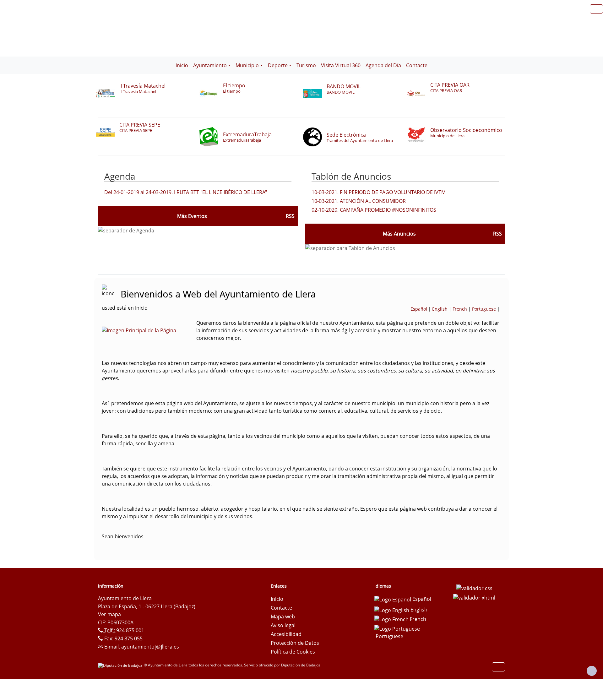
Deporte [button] (278, 65)
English (440, 309)
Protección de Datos (295, 642)
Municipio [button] (247, 65)
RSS (497, 233)
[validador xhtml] (474, 597)
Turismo (306, 65)
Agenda (119, 176)
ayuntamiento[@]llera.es (150, 646)
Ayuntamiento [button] (210, 65)
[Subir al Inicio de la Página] (592, 671)
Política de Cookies (293, 651)
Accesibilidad (286, 634)
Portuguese (484, 309)
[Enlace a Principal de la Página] (149, 329)
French (460, 309)
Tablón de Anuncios (351, 176)
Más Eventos (192, 216)
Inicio (182, 65)
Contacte (416, 65)
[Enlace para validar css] (474, 587)
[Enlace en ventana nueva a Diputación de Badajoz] (121, 665)
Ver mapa (109, 614)
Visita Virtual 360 (341, 65)
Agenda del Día (383, 65)
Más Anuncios (399, 233)
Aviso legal (283, 625)
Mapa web (283, 616)
